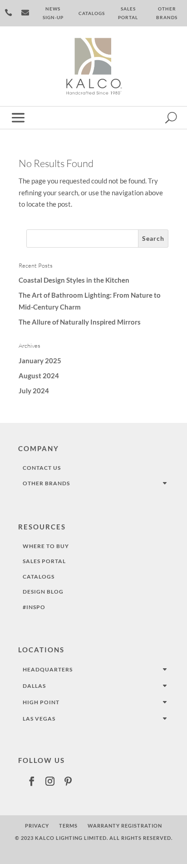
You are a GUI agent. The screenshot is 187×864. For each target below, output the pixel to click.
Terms (68, 825)
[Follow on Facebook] (32, 781)
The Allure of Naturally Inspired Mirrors (80, 322)
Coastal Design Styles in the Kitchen (74, 280)
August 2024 (39, 375)
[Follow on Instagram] (50, 781)
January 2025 (40, 360)
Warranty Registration (125, 825)
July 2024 (34, 390)
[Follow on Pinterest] (68, 781)
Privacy (37, 825)
